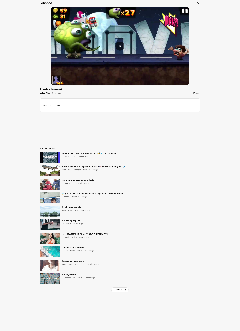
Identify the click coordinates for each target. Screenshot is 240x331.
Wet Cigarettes (69, 274)
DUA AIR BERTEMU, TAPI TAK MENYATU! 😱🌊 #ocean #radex (90, 153)
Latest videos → (120, 290)
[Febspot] (46, 3)
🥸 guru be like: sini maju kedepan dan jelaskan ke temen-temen (93, 193)
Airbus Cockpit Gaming (70, 170)
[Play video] (120, 46)
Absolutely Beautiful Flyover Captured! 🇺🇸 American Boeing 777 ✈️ (93, 166)
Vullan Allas (45, 93)
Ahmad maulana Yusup (70, 264)
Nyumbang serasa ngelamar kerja (78, 180)
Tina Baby (65, 156)
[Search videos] (198, 3)
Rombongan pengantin (73, 261)
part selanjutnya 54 (71, 220)
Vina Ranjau (66, 237)
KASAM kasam (67, 210)
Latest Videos (48, 148)
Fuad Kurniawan (68, 251)
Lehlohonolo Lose (68, 278)
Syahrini (65, 197)
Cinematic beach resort (73, 247)
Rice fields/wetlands (71, 207)
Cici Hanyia (66, 183)
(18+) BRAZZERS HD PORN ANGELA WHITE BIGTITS (85, 234)
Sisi (63, 224)
